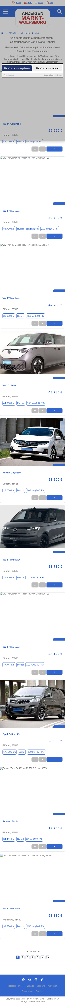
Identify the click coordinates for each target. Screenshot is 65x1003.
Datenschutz (27, 991)
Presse (21, 986)
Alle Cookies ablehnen (47, 68)
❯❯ (47, 957)
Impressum (53, 986)
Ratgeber (12, 986)
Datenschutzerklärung (53, 75)
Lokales (30, 986)
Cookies (39, 991)
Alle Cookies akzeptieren (17, 68)
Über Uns (40, 986)
